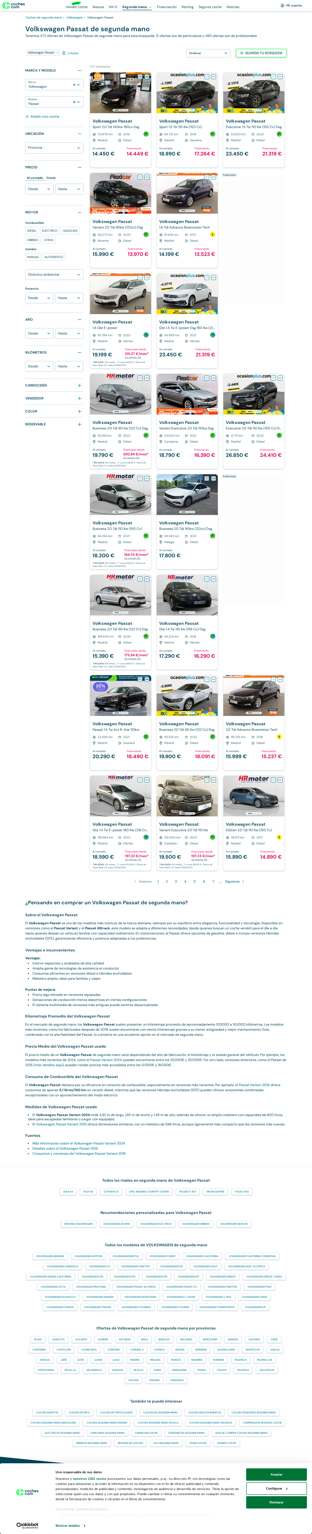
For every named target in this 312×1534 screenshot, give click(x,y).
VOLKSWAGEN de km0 (116, 1224)
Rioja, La (70, 1370)
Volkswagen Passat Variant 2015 (61, 1124)
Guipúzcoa (253, 1349)
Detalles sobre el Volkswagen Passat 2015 (65, 1148)
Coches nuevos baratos (204, 1412)
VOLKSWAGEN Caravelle (62, 1266)
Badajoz (164, 1339)
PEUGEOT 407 (187, 1191)
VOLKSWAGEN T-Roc (219, 1297)
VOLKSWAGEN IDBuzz (223, 1276)
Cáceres (254, 1339)
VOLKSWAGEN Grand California (50, 1276)
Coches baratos (47, 1412)
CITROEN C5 (111, 1191)
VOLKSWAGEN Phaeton (222, 1286)
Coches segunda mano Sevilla (158, 1422)
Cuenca (159, 1349)
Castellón (64, 1349)
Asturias (125, 1339)
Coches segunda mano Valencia (210, 1422)
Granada (201, 1349)
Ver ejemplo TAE (133, 357)
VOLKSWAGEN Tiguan (97, 1307)
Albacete (58, 1339)
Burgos (233, 1339)
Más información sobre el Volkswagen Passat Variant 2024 (78, 1143)
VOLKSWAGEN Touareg (136, 1307)
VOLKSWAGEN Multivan (91, 1286)
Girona (179, 1349)
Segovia (117, 1370)
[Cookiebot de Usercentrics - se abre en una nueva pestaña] (27, 1526)
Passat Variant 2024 (106, 1060)
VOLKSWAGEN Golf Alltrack (246, 1266)
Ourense (218, 1360)
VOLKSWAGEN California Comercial (252, 1256)
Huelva (275, 1349)
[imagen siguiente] (147, 92)
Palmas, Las (264, 1360)
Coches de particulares (116, 1412)
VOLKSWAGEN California (202, 1256)
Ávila (144, 1339)
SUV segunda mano (166, 1443)
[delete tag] (57, 52)
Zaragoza (177, 1380)
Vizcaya (133, 1380)
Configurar (274, 1488)
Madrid (134, 1360)
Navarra (196, 1360)
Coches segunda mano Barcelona (53, 1422)
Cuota (50, 178)
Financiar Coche (146, 1433)
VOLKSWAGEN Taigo (254, 1297)
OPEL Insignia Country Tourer (149, 1191)
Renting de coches (130, 1443)
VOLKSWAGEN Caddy (163, 1256)
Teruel (201, 1370)
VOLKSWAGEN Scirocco (60, 1297)
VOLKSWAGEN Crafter (135, 1266)
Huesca (45, 1360)
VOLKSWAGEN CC (99, 1266)
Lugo (116, 1360)
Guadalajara (226, 1349)
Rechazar (277, 1502)
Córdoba (114, 1349)
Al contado (35, 178)
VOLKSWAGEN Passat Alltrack (136, 1286)
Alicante (81, 1339)
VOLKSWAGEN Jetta (53, 1286)
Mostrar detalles (68, 1525)
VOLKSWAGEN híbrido (195, 1224)
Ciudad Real (89, 1349)
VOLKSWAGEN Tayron (59, 1307)
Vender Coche (226, 1443)
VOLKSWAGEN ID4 (124, 1276)
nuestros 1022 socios (90, 1478)
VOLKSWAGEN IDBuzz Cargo (264, 1276)
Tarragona (179, 1370)
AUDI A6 (88, 1191)
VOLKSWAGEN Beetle (126, 1256)
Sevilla (138, 1370)
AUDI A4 (68, 1191)
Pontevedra (46, 1370)
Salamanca (94, 1370)
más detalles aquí (49, 1065)
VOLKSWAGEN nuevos (234, 1224)
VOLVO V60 (242, 1191)
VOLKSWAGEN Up (255, 1307)
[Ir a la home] (13, 5)
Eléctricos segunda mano (62, 1433)
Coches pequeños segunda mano (254, 1412)
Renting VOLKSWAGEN (79, 1224)
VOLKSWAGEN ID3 (92, 1276)
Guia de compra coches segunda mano (241, 1433)
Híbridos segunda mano (91, 1443)
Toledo (221, 1370)
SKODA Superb (215, 1191)
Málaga (155, 1360)
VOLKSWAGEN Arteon (88, 1256)
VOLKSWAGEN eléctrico (156, 1224)
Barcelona (210, 1339)
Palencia (240, 1360)
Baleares (186, 1339)
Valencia (243, 1370)
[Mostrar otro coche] (120, 110)
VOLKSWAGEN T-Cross (181, 1297)
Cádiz (274, 1339)
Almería (103, 1339)
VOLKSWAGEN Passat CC (181, 1286)
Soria (157, 1370)
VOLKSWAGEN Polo (259, 1286)
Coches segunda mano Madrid (107, 1422)
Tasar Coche (198, 1443)
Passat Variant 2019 (254, 1085)
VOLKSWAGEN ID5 (156, 1276)
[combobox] (28, 86)
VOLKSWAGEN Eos (171, 1266)
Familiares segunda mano (108, 1433)
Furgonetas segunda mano (186, 1433)
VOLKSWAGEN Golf (205, 1266)
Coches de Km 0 (79, 1412)
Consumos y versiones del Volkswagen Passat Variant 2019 (79, 1153)
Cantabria (39, 1349)
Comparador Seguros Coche (262, 1422)
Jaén (63, 1360)
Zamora (154, 1380)
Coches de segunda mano (160, 1412)
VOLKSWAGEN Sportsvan (140, 1297)
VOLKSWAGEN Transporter (217, 1307)
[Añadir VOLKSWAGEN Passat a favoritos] (140, 76)
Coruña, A (136, 1349)
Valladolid (267, 1370)
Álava (38, 1339)
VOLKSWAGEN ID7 (188, 1276)
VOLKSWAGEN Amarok (50, 1256)
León (80, 1360)
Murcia (176, 1360)
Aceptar (276, 1474)
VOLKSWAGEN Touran (175, 1307)
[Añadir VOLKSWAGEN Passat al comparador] (146, 76)
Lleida (98, 1360)
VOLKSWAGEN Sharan (100, 1297)
